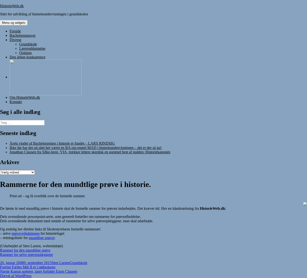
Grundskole (28, 44)
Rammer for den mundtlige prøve (25, 250)
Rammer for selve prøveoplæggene (26, 255)
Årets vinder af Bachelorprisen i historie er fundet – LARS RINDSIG (62, 143)
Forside (15, 31)
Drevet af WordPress (15, 276)
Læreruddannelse (32, 48)
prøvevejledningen (26, 233)
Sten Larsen (61, 263)
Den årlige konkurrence (27, 57)
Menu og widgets (13, 23)
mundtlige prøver (41, 238)
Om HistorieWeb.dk (25, 97)
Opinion (25, 53)
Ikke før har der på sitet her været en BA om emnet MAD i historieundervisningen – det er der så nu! (86, 148)
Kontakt (16, 102)
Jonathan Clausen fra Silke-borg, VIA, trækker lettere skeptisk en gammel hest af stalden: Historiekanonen (90, 152)
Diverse (15, 40)
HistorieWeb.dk (12, 6)
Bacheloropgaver (22, 35)
